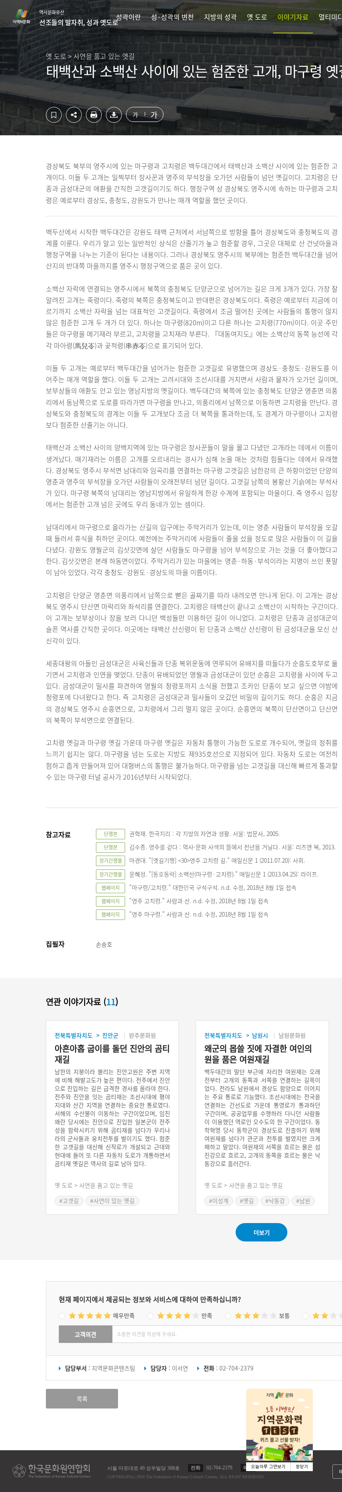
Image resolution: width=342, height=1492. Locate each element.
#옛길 (247, 1200)
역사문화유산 (78, 18)
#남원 (303, 1200)
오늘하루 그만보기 (268, 1466)
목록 (82, 1398)
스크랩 (54, 115)
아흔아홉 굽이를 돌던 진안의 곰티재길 (112, 1054)
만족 (206, 1315)
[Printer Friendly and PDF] (94, 120)
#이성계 (219, 1200)
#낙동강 (275, 1200)
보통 (284, 1315)
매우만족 (124, 1315)
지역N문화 (26, 16)
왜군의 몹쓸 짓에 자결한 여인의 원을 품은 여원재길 (258, 1054)
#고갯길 (69, 1200)
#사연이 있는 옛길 (112, 1200)
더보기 (262, 1232)
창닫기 (302, 1466)
